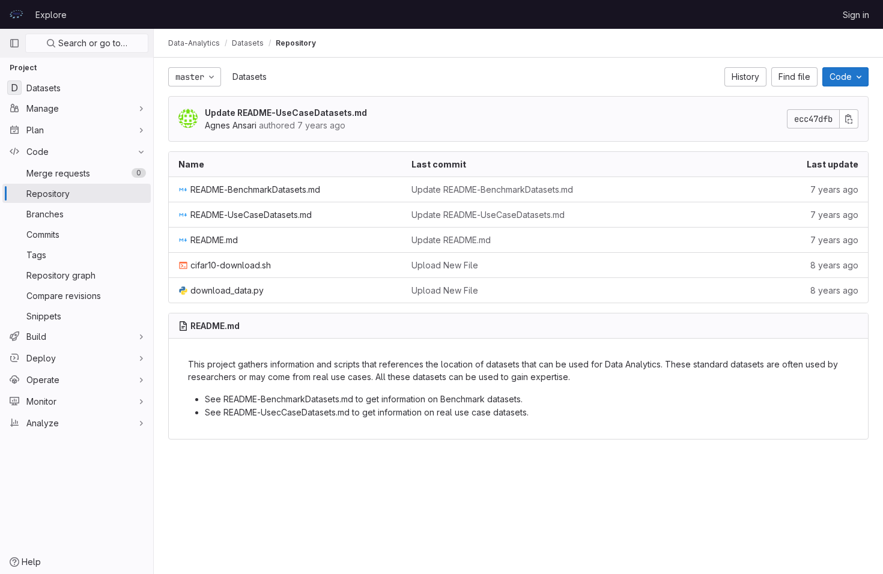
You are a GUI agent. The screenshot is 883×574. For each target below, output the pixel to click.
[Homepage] (16, 14)
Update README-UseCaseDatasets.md (286, 112)
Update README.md (451, 240)
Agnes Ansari (230, 125)
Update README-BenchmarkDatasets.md (492, 189)
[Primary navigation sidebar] (14, 43)
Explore (51, 15)
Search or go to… (91, 43)
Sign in (856, 15)
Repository (296, 42)
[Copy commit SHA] (848, 118)
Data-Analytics (194, 42)
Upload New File (444, 265)
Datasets (249, 76)
